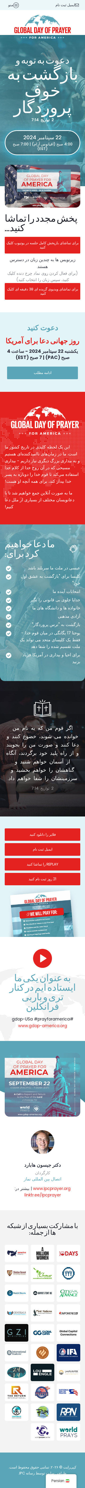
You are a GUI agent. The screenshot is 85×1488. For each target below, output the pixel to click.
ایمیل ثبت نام (42, 849)
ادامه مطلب (42, 372)
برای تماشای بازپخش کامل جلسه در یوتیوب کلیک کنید (42, 245)
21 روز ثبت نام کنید (42, 878)
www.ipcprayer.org (52, 1188)
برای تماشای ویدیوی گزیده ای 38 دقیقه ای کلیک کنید (42, 291)
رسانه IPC (27, 1473)
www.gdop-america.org (42, 1026)
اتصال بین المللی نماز (42, 1179)
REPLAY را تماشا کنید (42, 864)
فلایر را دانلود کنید (43, 834)
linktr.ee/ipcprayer (42, 1195)
